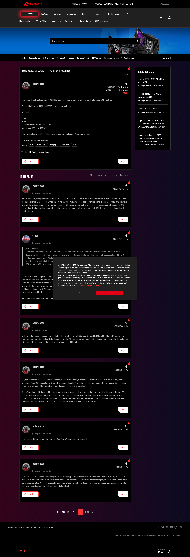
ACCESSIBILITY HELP (46, 527)
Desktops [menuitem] (85, 14)
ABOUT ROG (13, 527)
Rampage (53, 145)
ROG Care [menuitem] (44, 14)
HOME (21, 527)
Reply (123, 161)
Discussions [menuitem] (71, 14)
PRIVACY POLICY (137, 535)
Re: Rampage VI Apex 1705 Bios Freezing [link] (119, 58)
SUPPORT (129, 4)
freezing (34, 152)
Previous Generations (65, 58)
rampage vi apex (44, 152)
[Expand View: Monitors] (60, 21)
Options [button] (166, 58)
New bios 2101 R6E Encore (147, 109)
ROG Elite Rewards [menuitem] (101, 21)
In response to (42, 193)
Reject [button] (80, 293)
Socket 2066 (64, 145)
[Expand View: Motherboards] (31, 21)
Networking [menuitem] (84, 21)
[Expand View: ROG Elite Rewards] (110, 21)
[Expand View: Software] (62, 14)
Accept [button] (109, 293)
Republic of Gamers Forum (29, 58)
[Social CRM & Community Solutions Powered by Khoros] (164, 551)
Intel (31, 145)
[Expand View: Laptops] (103, 14)
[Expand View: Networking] (90, 21)
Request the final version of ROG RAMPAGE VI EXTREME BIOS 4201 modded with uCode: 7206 (150, 138)
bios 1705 (28, 152)
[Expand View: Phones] (134, 14)
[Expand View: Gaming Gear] (76, 21)
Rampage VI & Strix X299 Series (89, 58)
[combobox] (95, 41)
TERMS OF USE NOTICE (122, 535)
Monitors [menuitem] (55, 21)
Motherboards (48, 58)
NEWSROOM (31, 527)
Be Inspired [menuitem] (30, 14)
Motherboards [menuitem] (24, 21)
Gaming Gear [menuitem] (69, 21)
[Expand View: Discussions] (78, 14)
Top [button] (23, 551)
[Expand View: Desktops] (91, 14)
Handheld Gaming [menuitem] (114, 14)
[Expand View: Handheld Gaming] (122, 14)
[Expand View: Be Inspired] (36, 14)
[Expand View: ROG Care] (49, 14)
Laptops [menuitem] (98, 14)
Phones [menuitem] (129, 14)
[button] (25, 161)
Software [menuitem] (57, 14)
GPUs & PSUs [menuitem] (41, 21)
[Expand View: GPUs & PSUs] (47, 21)
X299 (74, 145)
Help (162, 18)
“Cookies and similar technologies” (90, 286)
